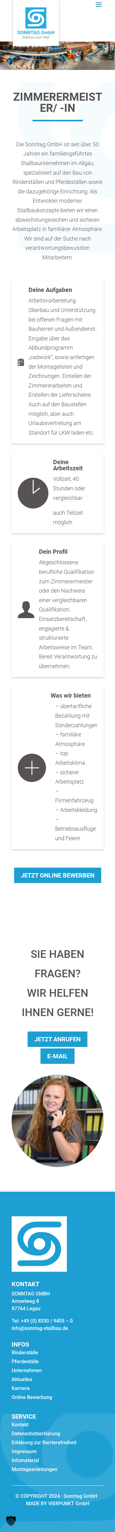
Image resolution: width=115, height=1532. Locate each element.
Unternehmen (27, 1370)
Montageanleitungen (34, 1469)
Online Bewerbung (32, 1397)
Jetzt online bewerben (57, 875)
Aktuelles (22, 1379)
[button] (11, 1521)
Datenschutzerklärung (36, 1434)
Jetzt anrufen (57, 1039)
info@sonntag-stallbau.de (40, 1328)
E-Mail (57, 1056)
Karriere (21, 1388)
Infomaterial (25, 1460)
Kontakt (20, 1425)
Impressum (24, 1451)
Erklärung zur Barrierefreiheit (44, 1443)
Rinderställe (25, 1353)
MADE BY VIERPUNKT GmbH (57, 1503)
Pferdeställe (25, 1362)
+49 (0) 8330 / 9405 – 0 (47, 1321)
